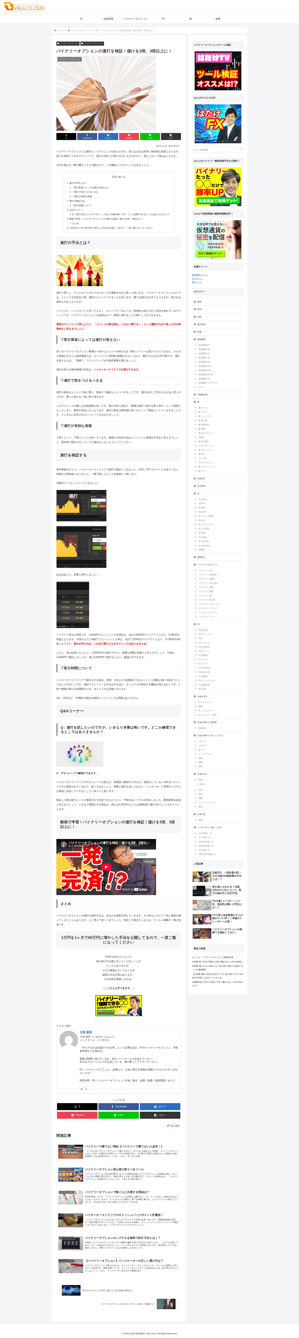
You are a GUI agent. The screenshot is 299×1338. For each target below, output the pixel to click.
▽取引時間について (82, 205)
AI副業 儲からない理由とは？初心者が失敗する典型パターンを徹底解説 (217, 968)
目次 (114, 176)
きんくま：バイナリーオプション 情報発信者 (212, 957)
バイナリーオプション (69, 43)
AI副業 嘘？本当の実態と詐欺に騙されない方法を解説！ (217, 961)
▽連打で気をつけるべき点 (85, 192)
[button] (171, 136)
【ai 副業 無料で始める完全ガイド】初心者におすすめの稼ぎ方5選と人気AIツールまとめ (218, 976)
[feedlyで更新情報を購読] (82, 1089)
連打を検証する (77, 201)
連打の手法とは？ (78, 183)
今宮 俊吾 (86, 1032)
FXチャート (197, 278)
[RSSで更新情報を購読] (87, 1089)
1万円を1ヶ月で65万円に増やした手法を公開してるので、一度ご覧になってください (111, 228)
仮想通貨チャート (200, 275)
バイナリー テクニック (93, 43)
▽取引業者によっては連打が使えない (90, 187)
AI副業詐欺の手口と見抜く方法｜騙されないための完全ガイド (217, 984)
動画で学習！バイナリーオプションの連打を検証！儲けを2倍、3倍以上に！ (106, 219)
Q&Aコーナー (76, 210)
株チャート (197, 282)
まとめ (75, 223)
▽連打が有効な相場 (82, 196)
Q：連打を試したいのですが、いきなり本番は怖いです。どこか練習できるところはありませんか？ (121, 214)
